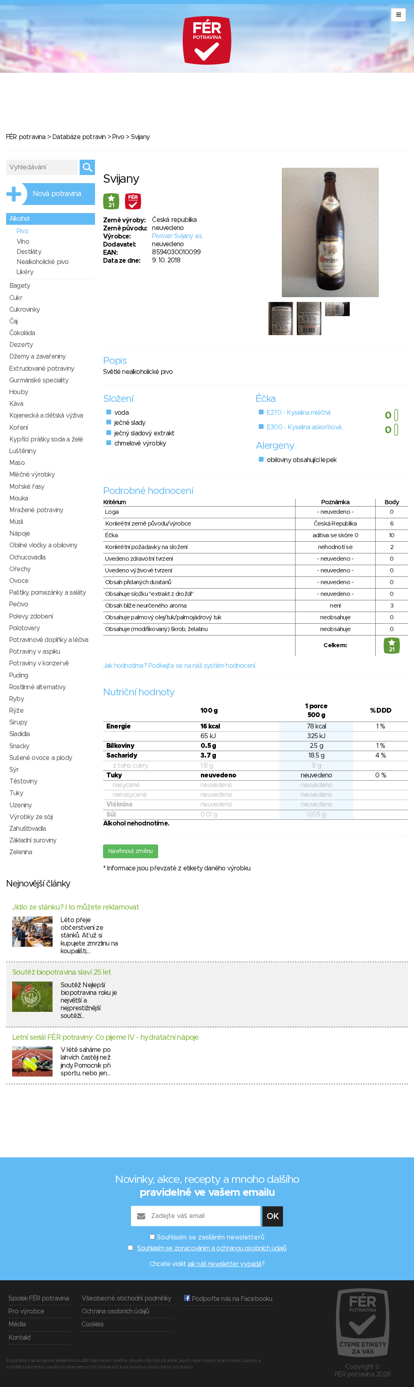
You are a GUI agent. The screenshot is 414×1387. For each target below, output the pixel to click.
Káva (16, 404)
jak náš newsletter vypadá (225, 1264)
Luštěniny (22, 451)
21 (111, 205)
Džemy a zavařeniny (37, 356)
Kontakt (19, 1337)
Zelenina (20, 852)
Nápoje (19, 533)
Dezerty (21, 345)
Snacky (19, 746)
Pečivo (18, 604)
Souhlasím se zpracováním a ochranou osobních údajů (211, 1248)
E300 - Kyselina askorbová (304, 427)
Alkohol (19, 218)
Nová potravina (57, 194)
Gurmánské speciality (38, 380)
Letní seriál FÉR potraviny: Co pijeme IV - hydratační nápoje (105, 1037)
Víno (23, 242)
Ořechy (19, 569)
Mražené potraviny (36, 510)
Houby (18, 392)
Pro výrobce (26, 1311)
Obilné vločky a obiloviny (43, 545)
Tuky (16, 793)
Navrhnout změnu (130, 851)
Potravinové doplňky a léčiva (49, 640)
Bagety (19, 286)
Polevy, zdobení (31, 616)
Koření (18, 427)
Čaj (13, 321)
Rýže (16, 710)
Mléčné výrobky (32, 474)
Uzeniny (20, 805)
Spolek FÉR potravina (38, 1298)
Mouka (18, 498)
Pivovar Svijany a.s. (177, 236)
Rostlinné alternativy (37, 687)
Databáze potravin (79, 137)
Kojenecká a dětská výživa (46, 415)
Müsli (16, 522)
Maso (17, 463)
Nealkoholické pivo (43, 262)
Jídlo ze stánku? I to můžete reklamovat (75, 907)
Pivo (118, 137)
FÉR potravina (26, 137)
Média (16, 1324)
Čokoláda (22, 333)
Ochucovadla (27, 557)
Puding (18, 675)
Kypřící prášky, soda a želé (46, 439)
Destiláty (29, 252)
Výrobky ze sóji (31, 817)
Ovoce (18, 581)
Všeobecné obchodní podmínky (126, 1298)
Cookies (93, 1324)
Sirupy (18, 722)
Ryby (16, 699)
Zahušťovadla (27, 828)
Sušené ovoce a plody (40, 758)
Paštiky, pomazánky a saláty (47, 592)
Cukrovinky (24, 309)
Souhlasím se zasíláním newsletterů (210, 1237)
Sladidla (19, 734)
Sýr (14, 769)
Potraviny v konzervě (39, 663)
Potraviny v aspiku (34, 651)
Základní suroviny (32, 840)
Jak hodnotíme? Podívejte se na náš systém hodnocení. (179, 666)
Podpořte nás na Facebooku (231, 1299)
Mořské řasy (26, 486)
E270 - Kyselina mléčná (298, 413)
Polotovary (24, 628)
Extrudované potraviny (41, 368)
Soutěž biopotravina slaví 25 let (61, 972)
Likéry (25, 272)
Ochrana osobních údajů (115, 1311)
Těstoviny (23, 781)
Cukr (15, 298)
